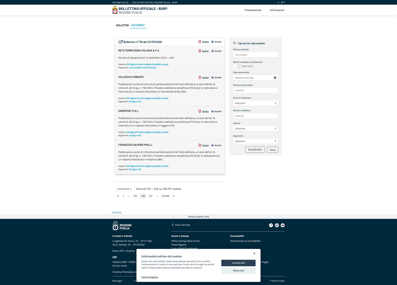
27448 (166, 196)
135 (136, 196)
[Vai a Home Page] (115, 10)
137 (151, 196)
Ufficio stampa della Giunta (185, 241)
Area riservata (182, 224)
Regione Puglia (120, 2)
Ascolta (218, 41)
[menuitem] (253, 10)
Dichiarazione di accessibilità (245, 241)
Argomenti (238, 136)
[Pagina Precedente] (118, 196)
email (124, 265)
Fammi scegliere (149, 277)
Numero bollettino (241, 110)
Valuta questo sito (198, 216)
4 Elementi (125, 189)
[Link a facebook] (271, 225)
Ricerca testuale (241, 49)
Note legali (117, 280)
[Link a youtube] (283, 225)
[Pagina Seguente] (174, 196)
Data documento (241, 72)
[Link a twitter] (277, 225)
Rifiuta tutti (238, 270)
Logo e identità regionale (184, 248)
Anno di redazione (242, 98)
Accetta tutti (238, 263)
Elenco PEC (118, 251)
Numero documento (243, 85)
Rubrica (131, 251)
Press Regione (178, 244)
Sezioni (236, 123)
